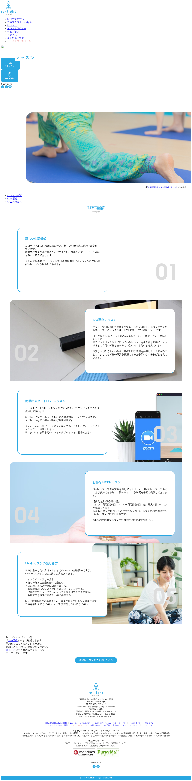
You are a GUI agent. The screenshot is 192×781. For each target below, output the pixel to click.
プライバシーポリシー (131, 725)
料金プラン (13, 31)
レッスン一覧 (14, 195)
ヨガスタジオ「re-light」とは (22, 22)
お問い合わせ (95, 725)
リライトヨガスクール (19, 41)
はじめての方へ (15, 19)
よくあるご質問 (15, 38)
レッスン (12, 25)
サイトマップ (147, 725)
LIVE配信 (12, 198)
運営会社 (116, 725)
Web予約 (13, 640)
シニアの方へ (14, 201)
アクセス (12, 35)
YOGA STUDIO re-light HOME (56, 723)
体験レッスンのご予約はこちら (96, 660)
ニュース (11, 650)
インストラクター (16, 28)
